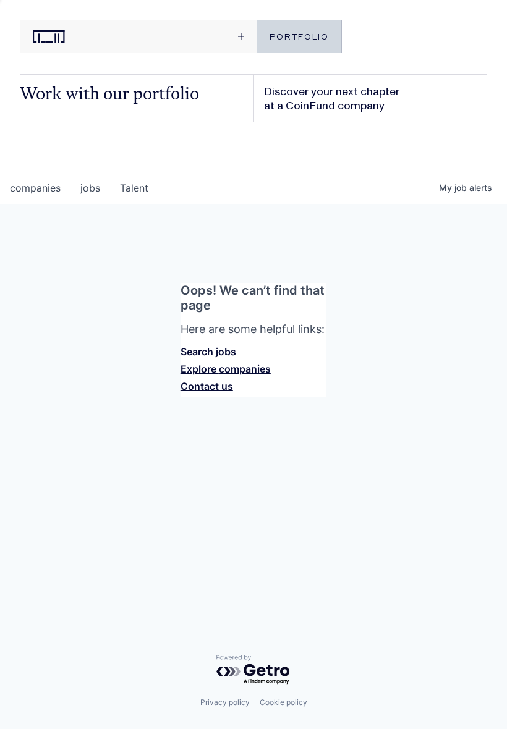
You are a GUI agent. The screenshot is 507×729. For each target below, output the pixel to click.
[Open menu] (197, 36)
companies (35, 188)
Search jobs (208, 351)
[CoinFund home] (78, 36)
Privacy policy (225, 702)
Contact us (207, 386)
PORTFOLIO (299, 36)
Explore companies (226, 369)
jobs (90, 188)
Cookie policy (283, 702)
